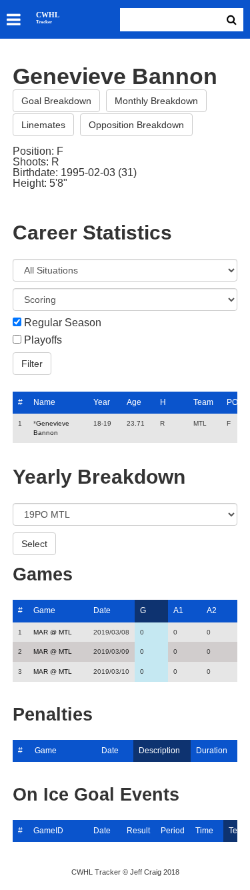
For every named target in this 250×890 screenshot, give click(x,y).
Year (101, 402)
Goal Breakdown (56, 100)
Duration (211, 750)
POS (235, 402)
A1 (178, 610)
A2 (212, 610)
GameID (48, 830)
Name (44, 402)
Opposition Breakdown (136, 124)
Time (204, 830)
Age (134, 402)
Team (203, 402)
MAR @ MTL (52, 632)
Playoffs (43, 340)
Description (159, 750)
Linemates (43, 124)
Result (138, 830)
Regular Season (62, 323)
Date (102, 610)
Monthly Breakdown (156, 100)
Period (173, 830)
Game (44, 610)
